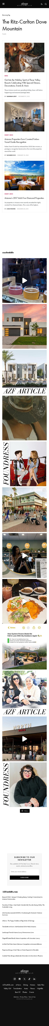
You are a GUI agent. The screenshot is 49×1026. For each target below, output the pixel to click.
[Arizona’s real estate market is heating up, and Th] (24, 326)
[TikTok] (29, 979)
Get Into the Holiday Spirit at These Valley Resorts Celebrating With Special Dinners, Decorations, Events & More (22, 82)
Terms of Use (32, 997)
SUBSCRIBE (24, 878)
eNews (18, 985)
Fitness (32, 988)
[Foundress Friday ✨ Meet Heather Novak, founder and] (24, 463)
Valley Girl (7, 988)
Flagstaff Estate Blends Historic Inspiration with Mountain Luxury (21, 938)
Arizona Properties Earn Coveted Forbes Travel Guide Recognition (22, 140)
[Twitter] (24, 979)
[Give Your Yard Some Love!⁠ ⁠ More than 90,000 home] (24, 647)
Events (31, 992)
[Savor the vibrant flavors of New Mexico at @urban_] (24, 601)
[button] (3, 4)
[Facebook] (19, 979)
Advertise (16, 997)
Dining (25, 985)
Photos (25, 992)
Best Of (17, 992)
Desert (7, 135)
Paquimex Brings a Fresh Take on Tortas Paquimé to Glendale (20, 950)
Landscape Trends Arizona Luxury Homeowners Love (18, 932)
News (6, 75)
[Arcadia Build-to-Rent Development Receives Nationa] (24, 372)
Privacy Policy (23, 997)
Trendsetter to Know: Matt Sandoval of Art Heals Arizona (19, 927)
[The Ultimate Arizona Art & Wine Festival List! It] (24, 693)
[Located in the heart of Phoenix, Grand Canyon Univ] (24, 509)
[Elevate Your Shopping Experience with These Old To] (24, 418)
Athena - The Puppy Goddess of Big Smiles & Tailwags (18, 921)
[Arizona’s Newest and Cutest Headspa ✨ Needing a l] (24, 555)
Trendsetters (17, 988)
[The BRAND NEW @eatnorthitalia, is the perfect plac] (24, 739)
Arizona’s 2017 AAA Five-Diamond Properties (24, 198)
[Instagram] (15, 979)
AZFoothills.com (10, 892)
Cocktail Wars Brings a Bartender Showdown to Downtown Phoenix (22, 956)
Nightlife (40, 988)
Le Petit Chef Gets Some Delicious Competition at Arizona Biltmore (22, 944)
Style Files (40, 985)
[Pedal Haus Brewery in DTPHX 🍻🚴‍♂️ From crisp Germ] (24, 280)
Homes (32, 985)
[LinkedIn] (34, 979)
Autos (26, 988)
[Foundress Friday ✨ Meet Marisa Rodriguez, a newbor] (24, 784)
